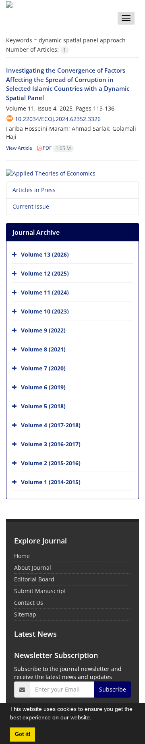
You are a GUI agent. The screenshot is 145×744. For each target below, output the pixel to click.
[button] (94, 718)
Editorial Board (34, 579)
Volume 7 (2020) (43, 368)
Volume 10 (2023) (45, 311)
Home (22, 556)
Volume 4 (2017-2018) (51, 424)
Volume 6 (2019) (43, 387)
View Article (19, 147)
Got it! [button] (22, 734)
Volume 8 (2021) (43, 349)
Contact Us (28, 602)
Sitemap (25, 614)
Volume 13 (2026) (45, 254)
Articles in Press (34, 190)
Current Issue (30, 206)
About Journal (32, 567)
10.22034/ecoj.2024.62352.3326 (58, 119)
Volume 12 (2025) (45, 273)
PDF (56, 147)
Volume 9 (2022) (43, 330)
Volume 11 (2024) (45, 292)
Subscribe (112, 689)
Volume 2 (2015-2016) (51, 462)
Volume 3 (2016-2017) (51, 443)
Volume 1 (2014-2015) (51, 481)
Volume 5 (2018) (43, 406)
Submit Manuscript (40, 591)
